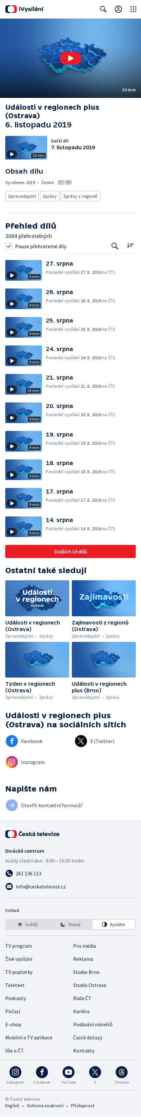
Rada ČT (82, 998)
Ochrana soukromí (45, 1105)
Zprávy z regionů (80, 196)
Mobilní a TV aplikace (28, 1037)
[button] (70, 58)
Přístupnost (82, 1105)
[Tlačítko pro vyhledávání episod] (115, 246)
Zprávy (50, 196)
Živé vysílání (18, 959)
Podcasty (15, 998)
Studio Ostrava (89, 985)
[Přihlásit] (118, 9)
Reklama (83, 959)
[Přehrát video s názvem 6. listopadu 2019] (70, 58)
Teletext (15, 985)
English (12, 1105)
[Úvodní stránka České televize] (32, 834)
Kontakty (83, 1050)
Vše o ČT (14, 1050)
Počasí (12, 1011)
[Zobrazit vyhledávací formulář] (103, 9)
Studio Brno (86, 972)
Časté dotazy (87, 1037)
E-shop (13, 1024)
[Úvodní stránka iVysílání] (24, 9)
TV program (18, 945)
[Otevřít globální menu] (133, 9)
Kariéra (81, 1011)
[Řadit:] (130, 245)
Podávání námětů (92, 1024)
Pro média (84, 945)
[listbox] (70, 924)
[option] (27, 924)
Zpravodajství (22, 196)
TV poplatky (18, 972)
